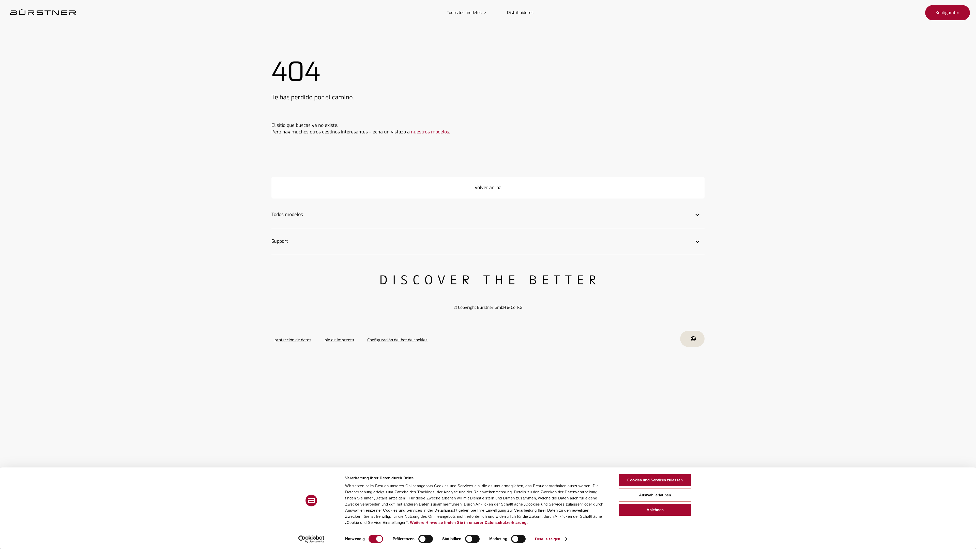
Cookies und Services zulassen (655, 480)
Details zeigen (547, 539)
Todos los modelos (464, 12)
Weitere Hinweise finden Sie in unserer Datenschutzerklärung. (469, 522)
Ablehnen (655, 510)
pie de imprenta (339, 340)
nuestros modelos (430, 132)
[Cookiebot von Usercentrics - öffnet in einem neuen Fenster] (311, 539)
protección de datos (292, 340)
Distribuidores (520, 12)
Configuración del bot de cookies (397, 340)
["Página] (43, 12)
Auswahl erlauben (655, 495)
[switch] (425, 539)
